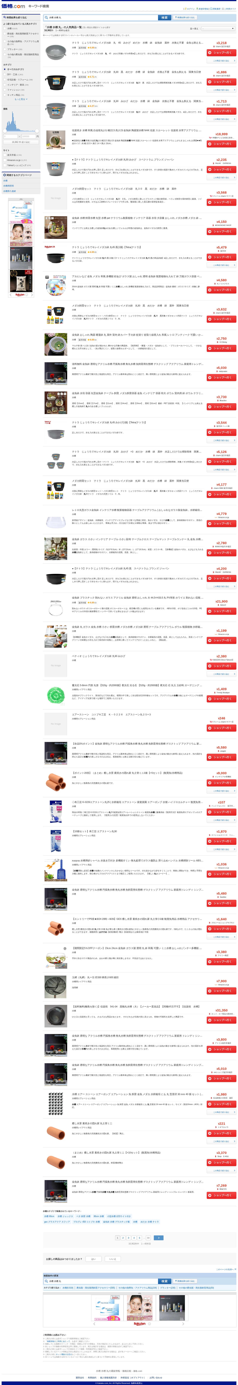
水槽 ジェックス (65, 1216)
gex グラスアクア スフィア (57, 1222)
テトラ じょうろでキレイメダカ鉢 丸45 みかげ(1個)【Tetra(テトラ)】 (109, 422)
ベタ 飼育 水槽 (83, 1216)
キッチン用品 (15, 95)
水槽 (12, 28)
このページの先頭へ (225, 1269)
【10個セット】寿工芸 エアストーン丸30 (94, 831)
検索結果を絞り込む (186, 17)
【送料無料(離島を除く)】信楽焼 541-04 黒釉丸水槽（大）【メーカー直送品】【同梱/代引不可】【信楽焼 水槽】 (136, 1006)
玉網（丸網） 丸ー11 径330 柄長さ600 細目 (95, 977)
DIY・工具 (15, 74)
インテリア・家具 (18, 85)
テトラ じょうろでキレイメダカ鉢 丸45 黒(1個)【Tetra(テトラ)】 (107, 247)
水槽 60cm (49, 1216)
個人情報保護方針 (108, 1377)
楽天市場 (14, 155)
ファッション (15, 90)
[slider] (5, 131)
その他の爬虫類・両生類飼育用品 (23, 55)
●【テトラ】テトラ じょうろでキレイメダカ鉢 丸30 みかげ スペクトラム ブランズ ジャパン (123, 159)
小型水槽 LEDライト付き (119, 1216)
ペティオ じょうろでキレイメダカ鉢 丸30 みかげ (98, 656)
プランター (14, 49)
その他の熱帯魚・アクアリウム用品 (23, 42)
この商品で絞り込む (221, 61)
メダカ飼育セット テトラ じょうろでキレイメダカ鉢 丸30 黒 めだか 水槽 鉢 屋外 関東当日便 (130, 305)
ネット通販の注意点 (64, 1354)
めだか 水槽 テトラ (150, 1222)
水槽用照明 (8, 186)
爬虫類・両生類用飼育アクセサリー (23, 35)
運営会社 (80, 1377)
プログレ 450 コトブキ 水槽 (86, 1222)
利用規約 (92, 1377)
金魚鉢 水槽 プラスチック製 (116, 1222)
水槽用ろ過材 (9, 191)
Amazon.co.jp (17, 160)
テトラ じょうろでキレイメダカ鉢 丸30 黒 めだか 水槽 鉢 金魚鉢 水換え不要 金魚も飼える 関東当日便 (136, 72)
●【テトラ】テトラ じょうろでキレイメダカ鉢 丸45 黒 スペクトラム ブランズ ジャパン (120, 568)
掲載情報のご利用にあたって (58, 1341)
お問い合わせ (156, 1377)
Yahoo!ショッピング (19, 165)
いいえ (112, 1259)
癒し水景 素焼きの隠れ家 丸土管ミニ (92, 1123)
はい (93, 1259)
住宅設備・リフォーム (20, 79)
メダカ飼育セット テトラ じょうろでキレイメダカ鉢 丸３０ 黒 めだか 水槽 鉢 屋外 (124, 188)
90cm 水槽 (99, 1216)
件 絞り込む (21, 142)
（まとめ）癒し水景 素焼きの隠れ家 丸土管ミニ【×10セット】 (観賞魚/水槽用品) (116, 1152)
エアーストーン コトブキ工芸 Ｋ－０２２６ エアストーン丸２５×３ (111, 714)
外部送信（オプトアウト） (133, 1377)
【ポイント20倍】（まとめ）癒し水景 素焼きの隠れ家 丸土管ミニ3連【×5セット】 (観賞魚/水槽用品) (127, 772)
